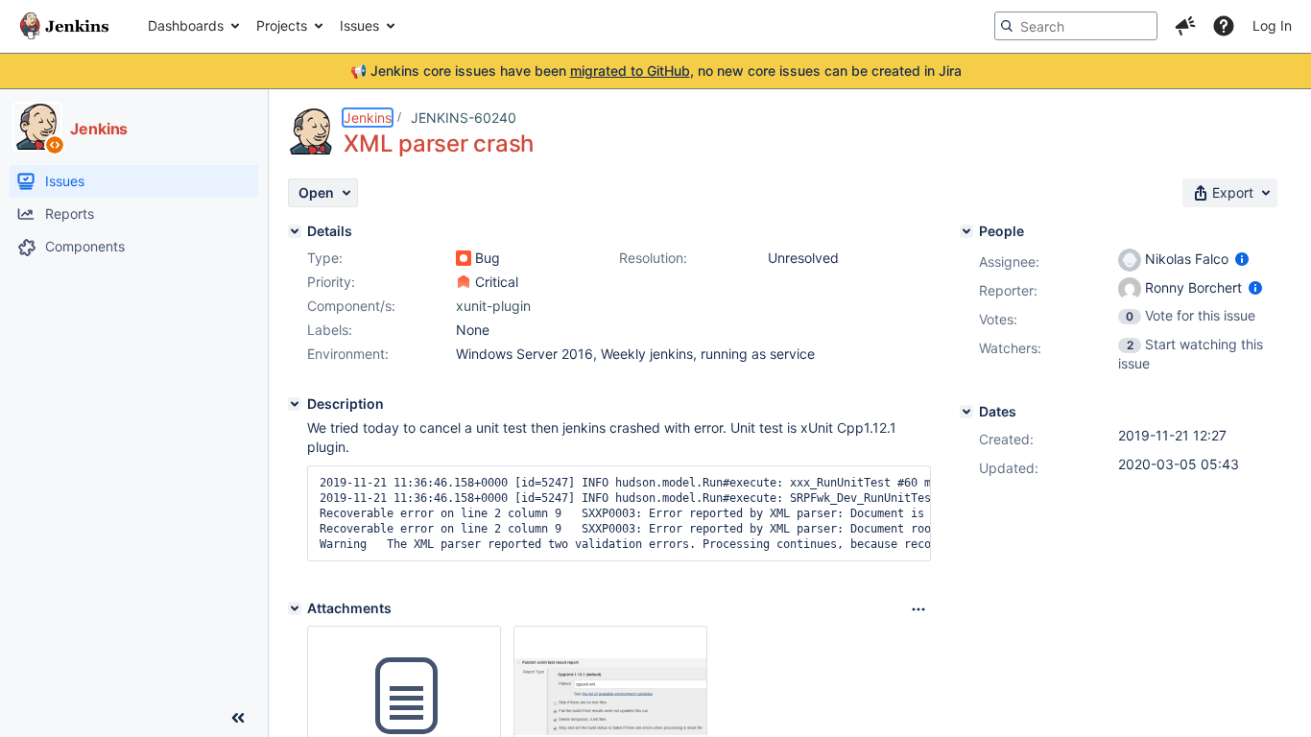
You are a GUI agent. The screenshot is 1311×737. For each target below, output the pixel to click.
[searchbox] (1075, 25)
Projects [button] (281, 25)
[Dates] (966, 411)
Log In (1272, 25)
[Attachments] (294, 608)
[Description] (294, 404)
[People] (966, 231)
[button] (1185, 26)
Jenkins (368, 117)
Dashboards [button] (186, 25)
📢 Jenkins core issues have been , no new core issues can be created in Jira (656, 70)
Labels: (329, 329)
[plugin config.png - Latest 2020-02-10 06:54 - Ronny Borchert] (610, 696)
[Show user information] (1242, 258)
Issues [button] (359, 25)
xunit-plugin (493, 305)
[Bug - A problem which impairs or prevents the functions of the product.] (463, 258)
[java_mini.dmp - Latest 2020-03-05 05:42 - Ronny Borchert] (404, 696)
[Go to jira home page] (64, 26)
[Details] (294, 231)
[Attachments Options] (918, 609)
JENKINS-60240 (463, 117)
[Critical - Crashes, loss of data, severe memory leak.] (463, 282)
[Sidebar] (238, 717)
